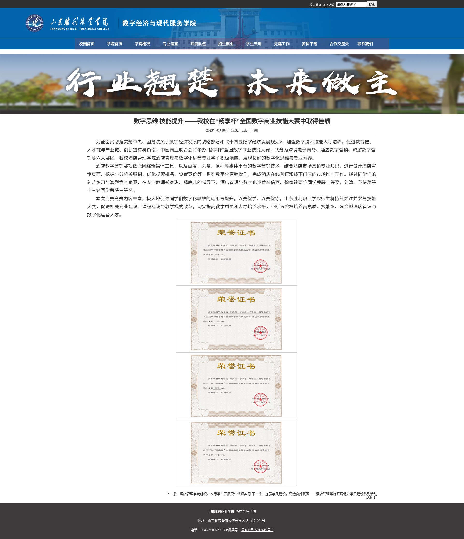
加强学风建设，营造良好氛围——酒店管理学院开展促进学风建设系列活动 (321, 494)
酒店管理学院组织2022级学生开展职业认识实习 (215, 494)
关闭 (370, 497)
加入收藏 (329, 5)
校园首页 (315, 5)
